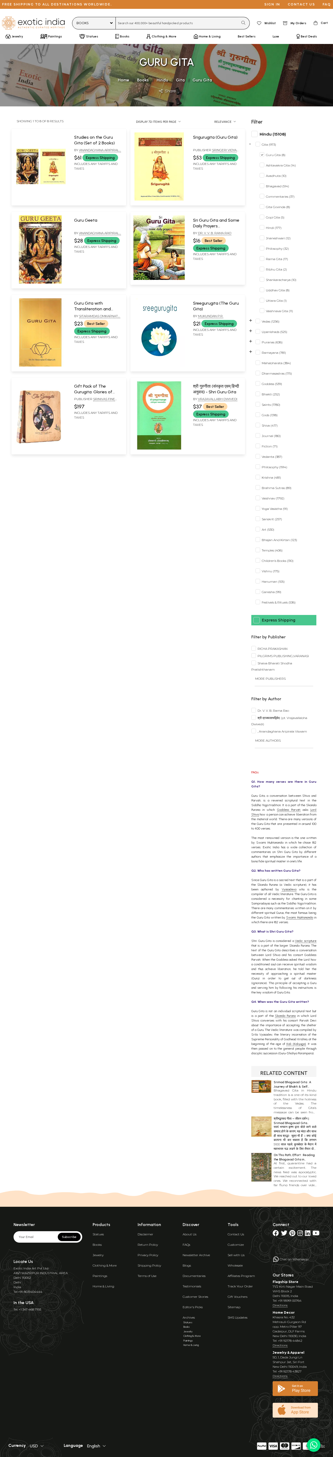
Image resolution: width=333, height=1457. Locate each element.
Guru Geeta (85, 220)
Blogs (187, 1265)
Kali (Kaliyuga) (296, 1044)
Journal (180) (271, 436)
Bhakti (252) (271, 394)
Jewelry (98, 1255)
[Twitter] (284, 1234)
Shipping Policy (149, 1265)
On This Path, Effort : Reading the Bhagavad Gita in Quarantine (294, 1159)
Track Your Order (240, 1286)
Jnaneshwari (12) (278, 238)
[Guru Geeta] (40, 282)
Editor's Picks (193, 1307)
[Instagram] (300, 1234)
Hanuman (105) (273, 581)
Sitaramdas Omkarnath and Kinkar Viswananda (97, 318)
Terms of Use (147, 1276)
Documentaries (194, 1276)
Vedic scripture (305, 941)
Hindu (162, 80)
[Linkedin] (307, 1234)
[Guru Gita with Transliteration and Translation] (40, 365)
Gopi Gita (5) (275, 217)
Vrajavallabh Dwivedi (217, 399)
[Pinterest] (292, 1234)
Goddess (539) (272, 384)
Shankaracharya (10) (281, 280)
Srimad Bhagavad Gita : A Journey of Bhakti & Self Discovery (292, 1086)
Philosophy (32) (277, 249)
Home (123, 80)
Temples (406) (272, 550)
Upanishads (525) (274, 332)
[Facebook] (276, 1234)
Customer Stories (195, 1297)
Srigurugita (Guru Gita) (215, 137)
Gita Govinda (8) (278, 207)
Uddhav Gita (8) (278, 290)
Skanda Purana (285, 1016)
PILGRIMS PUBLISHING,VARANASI (283, 656)
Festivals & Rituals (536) (279, 602)
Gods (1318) (270, 415)
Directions (280, 1305)
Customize (236, 1245)
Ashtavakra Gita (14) (281, 165)
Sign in (272, 4)
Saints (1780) (271, 405)
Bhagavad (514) (277, 186)
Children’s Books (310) (277, 561)
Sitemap (234, 1307)
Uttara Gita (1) (276, 301)
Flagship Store (285, 1282)
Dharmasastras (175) (277, 373)
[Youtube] (315, 1234)
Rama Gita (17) (277, 259)
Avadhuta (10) (276, 176)
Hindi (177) (273, 228)
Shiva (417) (270, 425)
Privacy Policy (148, 1255)
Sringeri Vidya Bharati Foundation (214, 152)
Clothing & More (105, 1265)
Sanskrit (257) (272, 519)
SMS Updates (237, 1317)
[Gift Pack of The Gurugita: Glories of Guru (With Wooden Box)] (40, 448)
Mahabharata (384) (276, 363)
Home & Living (103, 1286)
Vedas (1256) (270, 321)
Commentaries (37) (280, 196)
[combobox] (177, 23)
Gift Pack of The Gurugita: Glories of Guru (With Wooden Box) (97, 392)
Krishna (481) (271, 477)
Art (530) (268, 529)
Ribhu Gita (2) (276, 269)
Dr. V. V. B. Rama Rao (214, 233)
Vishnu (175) (270, 571)
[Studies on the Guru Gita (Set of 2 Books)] (40, 199)
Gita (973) (269, 144)
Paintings (100, 1276)
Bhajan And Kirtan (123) (279, 540)
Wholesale (235, 1265)
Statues (98, 1234)
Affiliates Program (241, 1276)
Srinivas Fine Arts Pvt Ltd (94, 401)
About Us (189, 1234)
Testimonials (192, 1286)
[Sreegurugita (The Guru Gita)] (159, 365)
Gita (180, 80)
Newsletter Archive (196, 1255)
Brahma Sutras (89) (276, 488)
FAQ (327, 4)
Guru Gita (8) (275, 155)
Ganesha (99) (271, 592)
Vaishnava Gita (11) (279, 311)
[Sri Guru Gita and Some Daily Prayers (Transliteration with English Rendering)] (159, 279)
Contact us (301, 4)
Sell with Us (236, 1255)
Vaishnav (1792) (273, 498)
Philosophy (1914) (274, 467)
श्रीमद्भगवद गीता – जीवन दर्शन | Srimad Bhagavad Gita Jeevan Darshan (291, 1123)
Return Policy (148, 1245)
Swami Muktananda (299, 917)
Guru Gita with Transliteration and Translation (92, 309)
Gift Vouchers (237, 1297)
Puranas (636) (272, 342)
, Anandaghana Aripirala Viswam (282, 731)
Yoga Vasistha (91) (275, 509)
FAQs (186, 1245)
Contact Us (236, 1234)
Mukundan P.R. (210, 316)
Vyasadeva (289, 889)
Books (143, 80)
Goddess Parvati (288, 810)
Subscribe (69, 1237)
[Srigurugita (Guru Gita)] (159, 199)
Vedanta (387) (272, 457)
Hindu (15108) (273, 134)
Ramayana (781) (274, 353)
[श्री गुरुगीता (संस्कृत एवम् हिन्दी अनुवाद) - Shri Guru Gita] (159, 448)
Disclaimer (145, 1234)
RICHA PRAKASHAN (272, 649)
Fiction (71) (270, 446)
